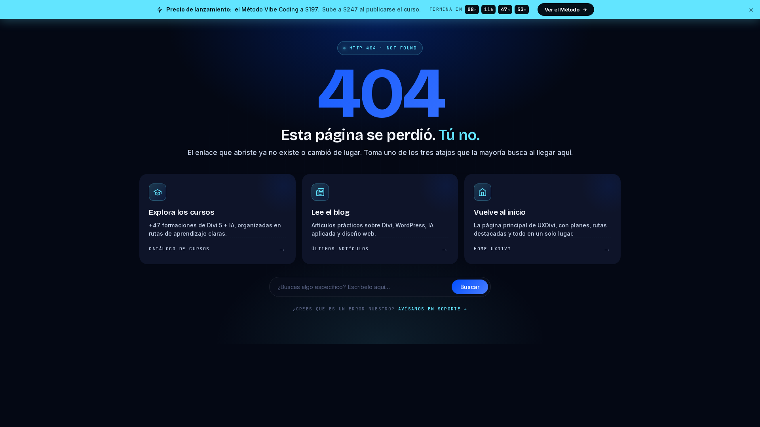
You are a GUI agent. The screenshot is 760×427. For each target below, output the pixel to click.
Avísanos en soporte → (432, 309)
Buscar (469, 286)
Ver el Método (566, 9)
